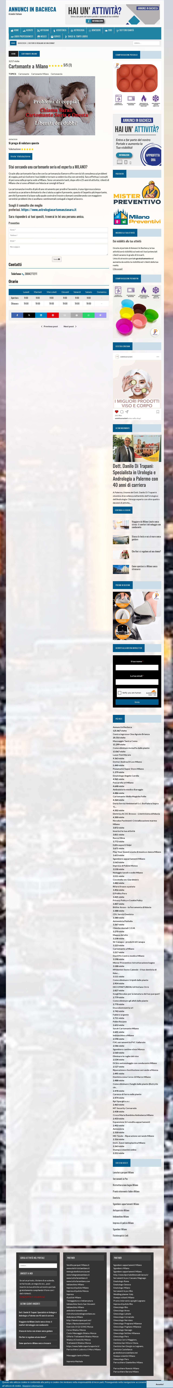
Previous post (51, 326)
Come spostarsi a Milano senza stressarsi (144, 568)
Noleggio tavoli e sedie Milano (128, 872)
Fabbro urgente (121, 1014)
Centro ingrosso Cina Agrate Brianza (131, 734)
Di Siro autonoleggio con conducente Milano (135, 1063)
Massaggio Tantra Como (125, 741)
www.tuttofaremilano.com (78, 1281)
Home (16, 30)
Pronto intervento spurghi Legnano (129, 1301)
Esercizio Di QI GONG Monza (79, 1326)
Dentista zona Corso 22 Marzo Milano (132, 1077)
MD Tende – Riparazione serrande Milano (133, 1136)
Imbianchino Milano (121, 1216)
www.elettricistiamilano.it (78, 1268)
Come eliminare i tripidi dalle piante (130, 980)
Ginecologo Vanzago (122, 1330)
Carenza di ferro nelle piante (127, 1094)
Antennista (118, 1129)
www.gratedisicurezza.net (78, 1271)
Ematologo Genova (122, 1284)
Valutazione (15, 149)
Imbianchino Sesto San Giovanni (80, 1304)
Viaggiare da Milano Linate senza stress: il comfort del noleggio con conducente (146, 524)
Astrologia (78, 30)
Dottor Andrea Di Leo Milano (127, 761)
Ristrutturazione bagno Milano (125, 1185)
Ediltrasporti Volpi (122, 845)
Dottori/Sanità (126, 30)
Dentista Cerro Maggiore (125, 1339)
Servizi (57, 36)
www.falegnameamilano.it (78, 1275)
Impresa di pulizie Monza (77, 1291)
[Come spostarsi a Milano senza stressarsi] (121, 572)
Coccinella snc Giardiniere (126, 879)
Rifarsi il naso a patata (124, 886)
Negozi (43, 36)
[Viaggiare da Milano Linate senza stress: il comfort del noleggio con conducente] (121, 527)
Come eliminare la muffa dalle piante (131, 748)
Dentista (116, 1197)
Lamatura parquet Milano (123, 1172)
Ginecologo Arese (121, 1310)
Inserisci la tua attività (124, 831)
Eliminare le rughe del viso (126, 1056)
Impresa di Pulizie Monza (125, 865)
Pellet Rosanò (120, 1021)
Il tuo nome (137, 661)
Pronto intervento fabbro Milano (126, 1191)
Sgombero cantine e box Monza (128, 1049)
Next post (69, 326)
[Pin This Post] (53, 315)
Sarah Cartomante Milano (126, 1028)
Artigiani (44, 30)
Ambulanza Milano (74, 1317)
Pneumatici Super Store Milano (128, 768)
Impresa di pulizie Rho (123, 1304)
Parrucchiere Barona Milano (126, 1371)
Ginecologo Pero (121, 1336)
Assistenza (61, 30)
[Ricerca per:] (38, 1265)
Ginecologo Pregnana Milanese (127, 1323)
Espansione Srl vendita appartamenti (131, 1122)
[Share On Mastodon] (100, 315)
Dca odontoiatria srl (123, 1007)
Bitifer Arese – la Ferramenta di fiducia (132, 907)
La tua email (137, 676)
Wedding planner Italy (123, 1294)
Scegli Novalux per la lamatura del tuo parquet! (136, 993)
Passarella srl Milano (123, 782)
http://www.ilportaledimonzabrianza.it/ (130, 1275)
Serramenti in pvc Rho (123, 1291)
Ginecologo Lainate (122, 1313)
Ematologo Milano (121, 1288)
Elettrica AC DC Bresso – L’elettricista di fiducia (136, 813)
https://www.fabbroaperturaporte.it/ (83, 1346)
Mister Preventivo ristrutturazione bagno (134, 962)
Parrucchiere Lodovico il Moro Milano (83, 1349)
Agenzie (29, 30)
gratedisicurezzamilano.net (125, 1352)
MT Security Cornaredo (125, 1108)
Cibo (110, 30)
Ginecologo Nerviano (123, 1320)
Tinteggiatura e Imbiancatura (79, 1301)
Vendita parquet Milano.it (77, 1265)
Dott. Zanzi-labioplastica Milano (129, 1142)
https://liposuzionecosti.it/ (78, 1323)
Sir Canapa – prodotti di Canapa (129, 942)
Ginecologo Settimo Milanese (126, 1333)
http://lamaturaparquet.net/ (79, 1320)
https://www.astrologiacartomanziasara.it (48, 209)
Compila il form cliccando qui (32, 1296)
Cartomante (23, 74)
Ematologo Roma (121, 1281)
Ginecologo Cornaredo (123, 1317)
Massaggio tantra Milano (77, 1355)
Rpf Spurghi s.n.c (121, 1101)
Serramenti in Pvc (120, 1178)
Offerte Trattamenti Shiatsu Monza (82, 1336)
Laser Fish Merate (122, 755)
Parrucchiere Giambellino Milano (128, 1362)
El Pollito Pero (120, 893)
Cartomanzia (56, 74)
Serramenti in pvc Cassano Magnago (129, 1278)
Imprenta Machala (74, 1361)
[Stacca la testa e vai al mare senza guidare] (121, 542)
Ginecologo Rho (120, 1307)
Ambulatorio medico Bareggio (128, 789)
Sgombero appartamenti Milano (129, 858)
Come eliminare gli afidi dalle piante (130, 1000)
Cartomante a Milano (123, 948)
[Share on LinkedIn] (41, 315)
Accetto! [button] (160, 1384)
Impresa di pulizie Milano (123, 1223)
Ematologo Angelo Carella (126, 775)
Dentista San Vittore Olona (125, 1343)
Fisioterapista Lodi (120, 1235)
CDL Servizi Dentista (123, 914)
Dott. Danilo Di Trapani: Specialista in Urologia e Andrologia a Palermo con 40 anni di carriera (135, 475)
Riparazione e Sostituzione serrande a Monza (135, 1070)
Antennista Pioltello (123, 921)
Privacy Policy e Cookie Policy (128, 900)
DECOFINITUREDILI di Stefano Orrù (131, 987)
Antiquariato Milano (121, 1210)
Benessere (96, 30)
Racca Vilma (119, 838)
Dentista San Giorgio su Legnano (128, 1346)
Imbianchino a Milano (123, 1035)
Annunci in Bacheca (122, 727)
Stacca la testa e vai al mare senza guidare (146, 538)
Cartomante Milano (40, 74)
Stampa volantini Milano (124, 1356)
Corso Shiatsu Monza (76, 1330)
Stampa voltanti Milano (123, 1297)
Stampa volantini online (124, 1149)
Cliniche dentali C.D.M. (124, 928)
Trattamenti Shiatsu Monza (78, 1343)
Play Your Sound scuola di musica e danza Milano (137, 852)
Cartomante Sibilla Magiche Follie (129, 796)
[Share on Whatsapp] (88, 315)
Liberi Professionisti (23, 36)
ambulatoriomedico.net (76, 1310)
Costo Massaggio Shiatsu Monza (81, 1333)
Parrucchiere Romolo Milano (126, 1368)
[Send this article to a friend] (65, 315)
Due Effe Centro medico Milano (128, 955)
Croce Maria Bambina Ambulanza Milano (133, 1115)
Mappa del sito (120, 935)
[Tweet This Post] (29, 315)
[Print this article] (77, 315)
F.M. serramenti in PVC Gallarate (129, 1042)
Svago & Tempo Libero (77, 36)
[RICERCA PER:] (146, 42)
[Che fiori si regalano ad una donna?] (121, 557)
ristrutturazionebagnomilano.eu (80, 1313)
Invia (56, 259)
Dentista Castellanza (122, 1349)
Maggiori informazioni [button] (32, 1386)
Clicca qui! (118, 269)
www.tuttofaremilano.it (77, 1278)
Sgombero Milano (121, 1268)
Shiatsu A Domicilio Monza (78, 1339)
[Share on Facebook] (17, 315)
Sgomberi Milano (120, 1229)
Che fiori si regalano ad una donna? (146, 551)
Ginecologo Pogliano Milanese (127, 1326)
